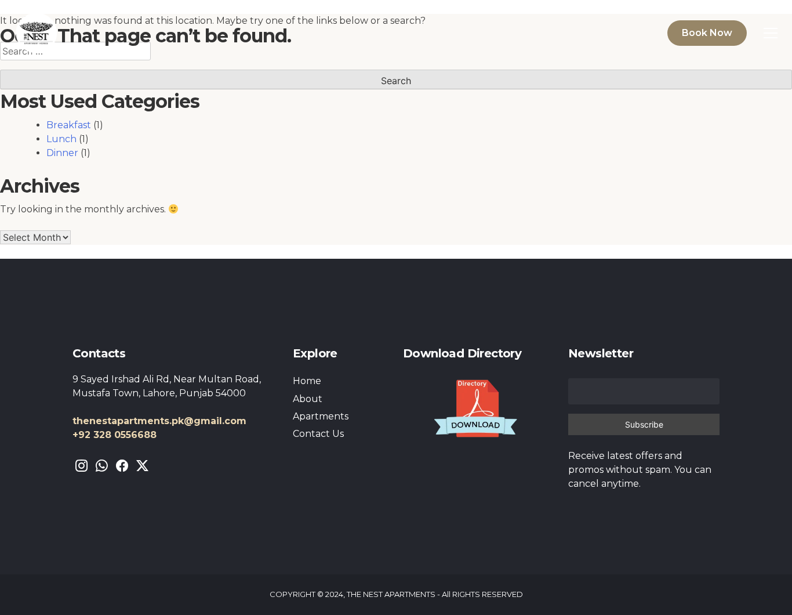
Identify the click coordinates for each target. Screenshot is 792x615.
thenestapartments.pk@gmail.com (159, 420)
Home (307, 380)
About (307, 398)
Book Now (707, 32)
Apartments (320, 416)
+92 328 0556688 (114, 434)
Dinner (62, 152)
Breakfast (68, 125)
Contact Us (318, 433)
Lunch (61, 138)
